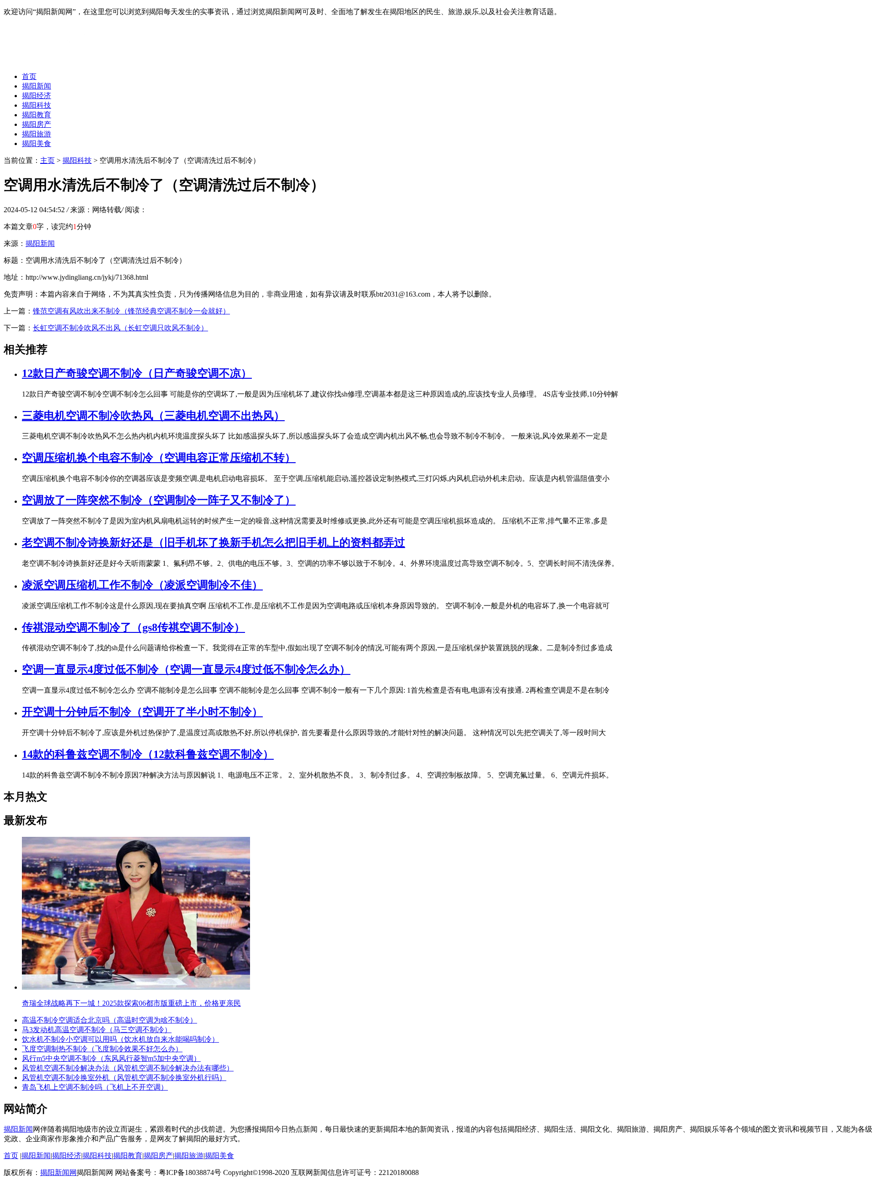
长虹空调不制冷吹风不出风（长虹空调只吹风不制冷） (120, 328)
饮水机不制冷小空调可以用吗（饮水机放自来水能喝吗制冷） (120, 1039)
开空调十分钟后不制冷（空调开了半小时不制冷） (142, 712)
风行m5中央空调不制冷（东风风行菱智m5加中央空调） (111, 1058)
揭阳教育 (36, 115)
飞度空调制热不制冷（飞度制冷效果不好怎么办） (102, 1049)
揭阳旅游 (36, 134)
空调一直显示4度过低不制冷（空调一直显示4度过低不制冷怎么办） (186, 669)
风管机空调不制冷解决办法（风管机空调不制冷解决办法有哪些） (128, 1068)
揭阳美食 (36, 143)
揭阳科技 (36, 105)
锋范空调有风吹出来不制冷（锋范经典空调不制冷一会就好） (131, 311)
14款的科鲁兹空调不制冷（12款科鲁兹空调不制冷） (148, 754)
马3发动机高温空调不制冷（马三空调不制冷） (97, 1030)
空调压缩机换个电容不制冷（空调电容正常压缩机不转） (159, 458)
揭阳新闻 (36, 86)
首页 (29, 76)
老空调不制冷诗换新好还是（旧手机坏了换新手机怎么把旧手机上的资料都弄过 (213, 542)
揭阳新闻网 (58, 1172)
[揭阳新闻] (72, 60)
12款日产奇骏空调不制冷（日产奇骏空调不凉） (137, 373)
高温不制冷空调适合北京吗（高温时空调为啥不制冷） (109, 1020)
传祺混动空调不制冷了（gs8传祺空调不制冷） (133, 627)
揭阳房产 (36, 124)
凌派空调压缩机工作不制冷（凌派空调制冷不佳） (142, 585)
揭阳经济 (36, 95)
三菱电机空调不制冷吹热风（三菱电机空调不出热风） (153, 416)
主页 (47, 160)
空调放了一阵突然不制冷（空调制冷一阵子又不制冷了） (159, 500)
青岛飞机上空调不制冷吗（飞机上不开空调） (95, 1087)
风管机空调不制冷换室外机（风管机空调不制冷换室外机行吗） (124, 1077)
